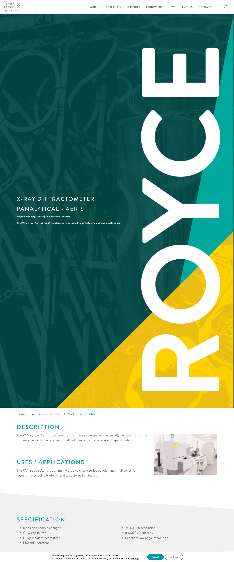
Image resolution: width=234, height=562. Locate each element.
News (172, 7)
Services (133, 7)
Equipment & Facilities (44, 414)
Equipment (154, 7)
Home (21, 414)
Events (187, 7)
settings (135, 558)
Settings (174, 557)
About (95, 7)
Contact (205, 7)
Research (113, 7)
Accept (155, 557)
